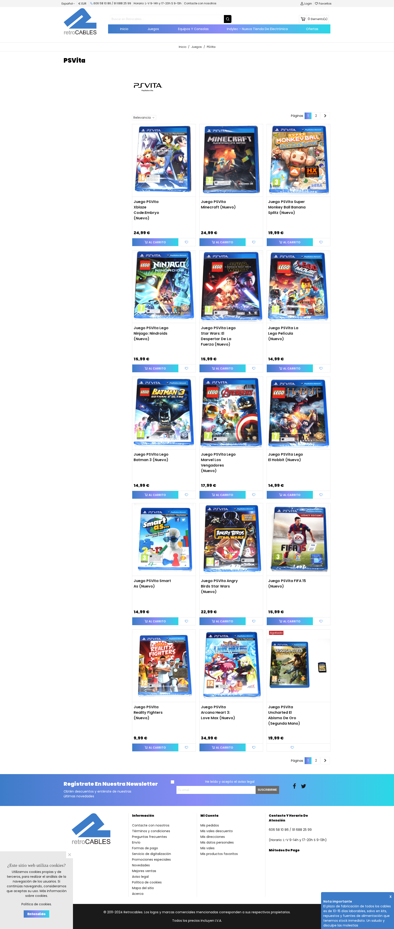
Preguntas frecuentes (149, 836)
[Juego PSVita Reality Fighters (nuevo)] (164, 666)
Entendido (36, 914)
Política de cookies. (36, 904)
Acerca (137, 893)
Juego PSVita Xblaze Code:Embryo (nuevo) (146, 210)
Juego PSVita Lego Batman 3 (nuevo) (151, 457)
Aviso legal (140, 876)
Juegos (153, 29)
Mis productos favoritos (219, 854)
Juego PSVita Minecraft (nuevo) (218, 204)
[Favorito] (187, 242)
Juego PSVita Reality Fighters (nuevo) (148, 712)
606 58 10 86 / (103, 3)
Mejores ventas (144, 871)
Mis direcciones (212, 836)
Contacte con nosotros (200, 3)
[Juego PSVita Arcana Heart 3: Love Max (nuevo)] (231, 666)
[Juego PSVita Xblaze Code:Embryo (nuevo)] (164, 160)
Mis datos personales (217, 842)
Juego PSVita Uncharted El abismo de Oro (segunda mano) (284, 715)
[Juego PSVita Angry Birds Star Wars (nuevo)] (231, 539)
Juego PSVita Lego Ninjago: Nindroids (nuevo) (151, 333)
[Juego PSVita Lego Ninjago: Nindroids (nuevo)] (164, 287)
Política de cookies (147, 882)
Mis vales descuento (216, 831)
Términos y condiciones (151, 831)
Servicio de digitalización (151, 854)
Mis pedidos (209, 825)
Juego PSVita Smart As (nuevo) (152, 583)
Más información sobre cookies (46, 893)
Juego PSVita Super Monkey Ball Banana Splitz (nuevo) (287, 207)
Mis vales (207, 848)
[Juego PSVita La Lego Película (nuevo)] (298, 287)
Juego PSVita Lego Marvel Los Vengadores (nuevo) (218, 462)
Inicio (124, 29)
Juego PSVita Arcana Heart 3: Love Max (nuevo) (218, 712)
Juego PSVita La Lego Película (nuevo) (283, 333)
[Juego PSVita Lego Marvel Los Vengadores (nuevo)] (231, 413)
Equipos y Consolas (193, 29)
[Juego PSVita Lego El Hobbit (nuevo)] (298, 413)
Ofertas (312, 29)
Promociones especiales (151, 859)
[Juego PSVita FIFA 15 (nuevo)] (298, 539)
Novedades (141, 865)
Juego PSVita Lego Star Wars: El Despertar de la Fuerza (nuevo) (218, 336)
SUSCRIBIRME (267, 789)
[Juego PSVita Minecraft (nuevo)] (231, 160)
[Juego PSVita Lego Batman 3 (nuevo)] (164, 413)
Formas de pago (145, 848)
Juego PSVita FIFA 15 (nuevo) (287, 583)
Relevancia (142, 117)
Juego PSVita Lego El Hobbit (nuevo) (285, 457)
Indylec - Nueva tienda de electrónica (257, 29)
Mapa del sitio (143, 888)
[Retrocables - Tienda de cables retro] (80, 21)
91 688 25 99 (122, 3)
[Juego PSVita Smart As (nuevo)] (164, 539)
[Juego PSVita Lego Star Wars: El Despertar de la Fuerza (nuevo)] (231, 287)
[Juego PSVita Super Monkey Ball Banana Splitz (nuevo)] (298, 160)
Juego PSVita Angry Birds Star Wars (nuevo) (219, 586)
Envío (136, 842)
